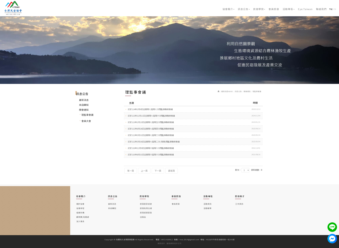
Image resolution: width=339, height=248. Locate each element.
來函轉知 (84, 104)
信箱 (176, 239)
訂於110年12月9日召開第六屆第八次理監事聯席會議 (194, 148)
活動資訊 (207, 204)
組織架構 (80, 212)
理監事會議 (87, 114)
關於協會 (80, 204)
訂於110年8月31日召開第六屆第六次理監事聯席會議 (194, 154)
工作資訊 (239, 204)
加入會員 (80, 221)
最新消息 (84, 100)
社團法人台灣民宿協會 (13, 8)
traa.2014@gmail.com (189, 239)
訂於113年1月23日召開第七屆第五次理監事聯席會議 (194, 122)
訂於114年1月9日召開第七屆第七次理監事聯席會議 (194, 109)
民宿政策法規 (146, 208)
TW (330, 9)
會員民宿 (176, 196)
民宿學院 (144, 196)
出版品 (143, 217)
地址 (202, 239)
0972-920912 (167, 239)
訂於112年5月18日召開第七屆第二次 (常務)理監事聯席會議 (194, 141)
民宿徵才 (240, 196)
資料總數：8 (256, 169)
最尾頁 (171, 170)
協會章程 (80, 208)
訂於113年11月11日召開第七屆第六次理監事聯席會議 (194, 115)
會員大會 (86, 121)
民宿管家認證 (146, 204)
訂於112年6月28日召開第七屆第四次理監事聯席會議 (194, 128)
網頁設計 (161, 243)
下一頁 (158, 170)
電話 (157, 239)
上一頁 (144, 170)
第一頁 (130, 170)
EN (334, 9)
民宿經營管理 (146, 212)
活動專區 (208, 196)
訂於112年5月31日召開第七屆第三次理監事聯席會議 (194, 135)
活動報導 (207, 208)
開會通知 (84, 109)
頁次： (238, 169)
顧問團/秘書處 (82, 217)
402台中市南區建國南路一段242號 (220, 239)
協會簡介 (81, 196)
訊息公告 (238, 91)
